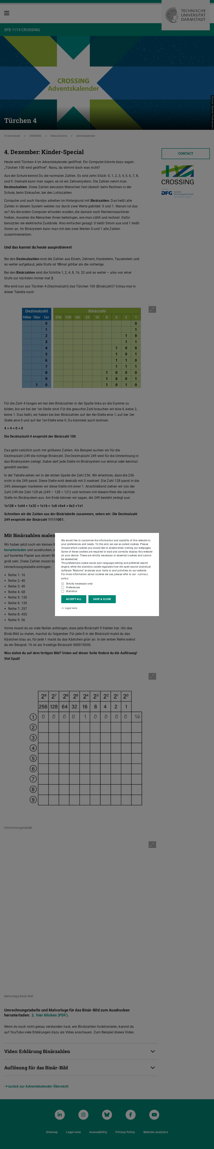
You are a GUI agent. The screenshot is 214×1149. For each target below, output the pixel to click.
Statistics (71, 591)
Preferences (73, 587)
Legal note (71, 608)
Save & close (102, 599)
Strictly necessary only (79, 583)
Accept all (74, 599)
